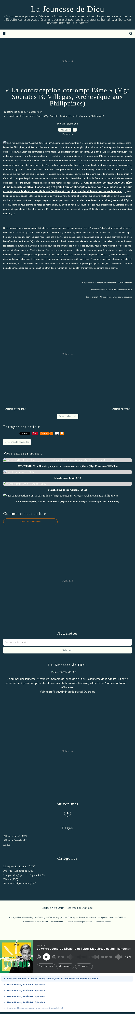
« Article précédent (14, 408)
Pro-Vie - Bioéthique (67, 124)
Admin (63, 691)
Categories (35, 111)
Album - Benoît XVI (15, 836)
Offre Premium (57, 922)
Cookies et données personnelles (79, 922)
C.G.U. (120, 917)
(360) (18, 870)
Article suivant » (122, 408)
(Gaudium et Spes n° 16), (21, 241)
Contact (94, 917)
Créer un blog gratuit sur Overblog (61, 917)
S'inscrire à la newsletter (17, 442)
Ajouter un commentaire (30, 522)
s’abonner (48, 966)
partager (67, 966)
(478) (19, 866)
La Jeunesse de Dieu (67, 9)
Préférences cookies (103, 922)
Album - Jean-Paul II (15, 840)
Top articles (83, 917)
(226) (19, 883)
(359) (24, 875)
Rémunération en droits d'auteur (35, 922)
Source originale (92, 297)
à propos (86, 966)
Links (6, 844)
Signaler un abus (107, 917)
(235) (10, 879)
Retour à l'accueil (67, 416)
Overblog (87, 907)
